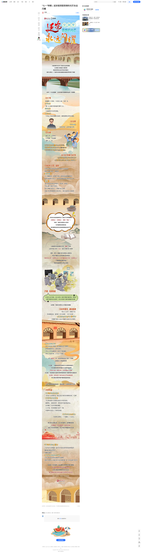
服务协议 (52, 546)
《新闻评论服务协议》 (57, 512)
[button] (97, 10)
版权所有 (62, 551)
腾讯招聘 (65, 546)
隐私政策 (55, 546)
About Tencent (48, 546)
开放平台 (58, 546)
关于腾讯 (43, 546)
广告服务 (62, 546)
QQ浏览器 (72, 546)
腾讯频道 (76, 546)
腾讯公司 (59, 551)
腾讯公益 (69, 546)
